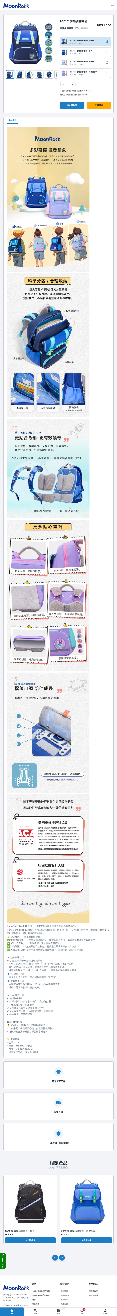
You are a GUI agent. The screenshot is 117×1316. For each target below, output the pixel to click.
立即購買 (99, 105)
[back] (55, 1258)
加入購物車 (72, 105)
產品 (58, 1313)
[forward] (62, 1258)
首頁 (11, 1313)
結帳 (83, 1311)
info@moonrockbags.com (15, 1305)
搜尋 (35, 1313)
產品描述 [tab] (12, 120)
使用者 (105, 1313)
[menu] (112, 5)
